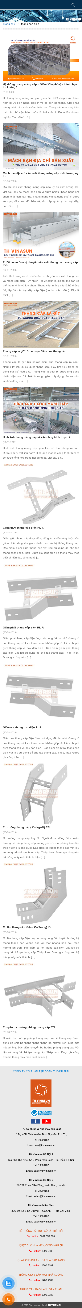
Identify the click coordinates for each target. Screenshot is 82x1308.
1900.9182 (47, 1251)
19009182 (43, 1139)
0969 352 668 (47, 1236)
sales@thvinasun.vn (45, 1170)
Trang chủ (9, 23)
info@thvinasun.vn (45, 1145)
